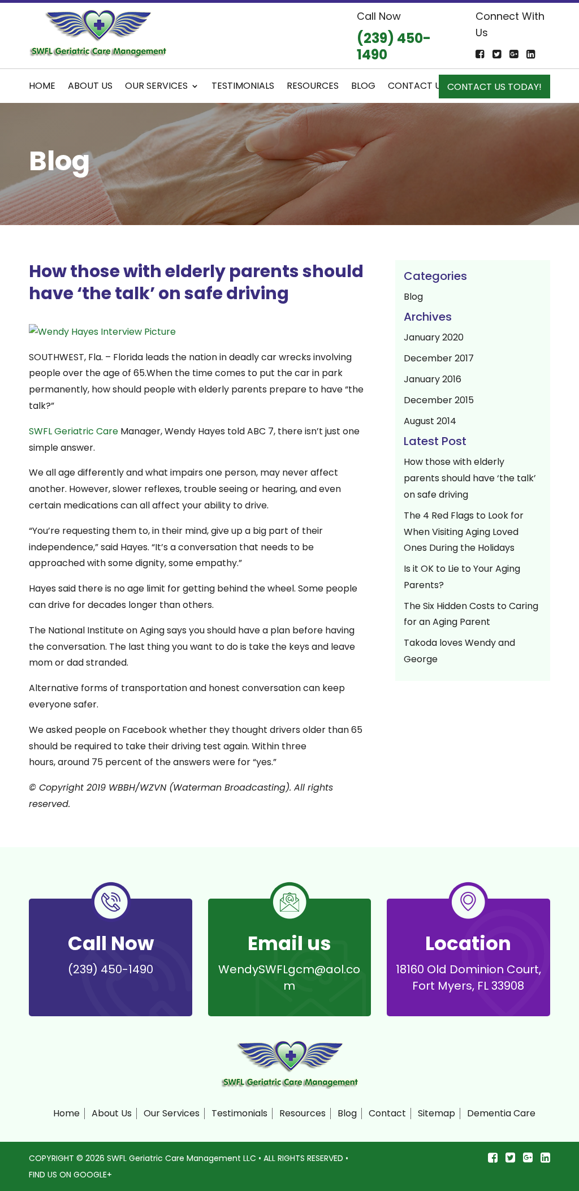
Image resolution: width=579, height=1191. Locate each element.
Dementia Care (501, 1113)
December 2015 (439, 400)
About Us (90, 87)
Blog (363, 87)
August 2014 (430, 421)
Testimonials (242, 87)
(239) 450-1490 (110, 969)
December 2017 (439, 358)
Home (42, 87)
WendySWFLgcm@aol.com (289, 977)
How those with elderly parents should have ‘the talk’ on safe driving (470, 478)
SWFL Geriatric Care (73, 431)
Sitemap (436, 1113)
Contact (387, 1113)
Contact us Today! (494, 88)
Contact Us (417, 87)
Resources (313, 87)
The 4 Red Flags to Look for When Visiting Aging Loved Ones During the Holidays (464, 532)
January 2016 (432, 379)
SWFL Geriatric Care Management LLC (181, 1158)
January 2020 (434, 337)
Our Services (156, 87)
